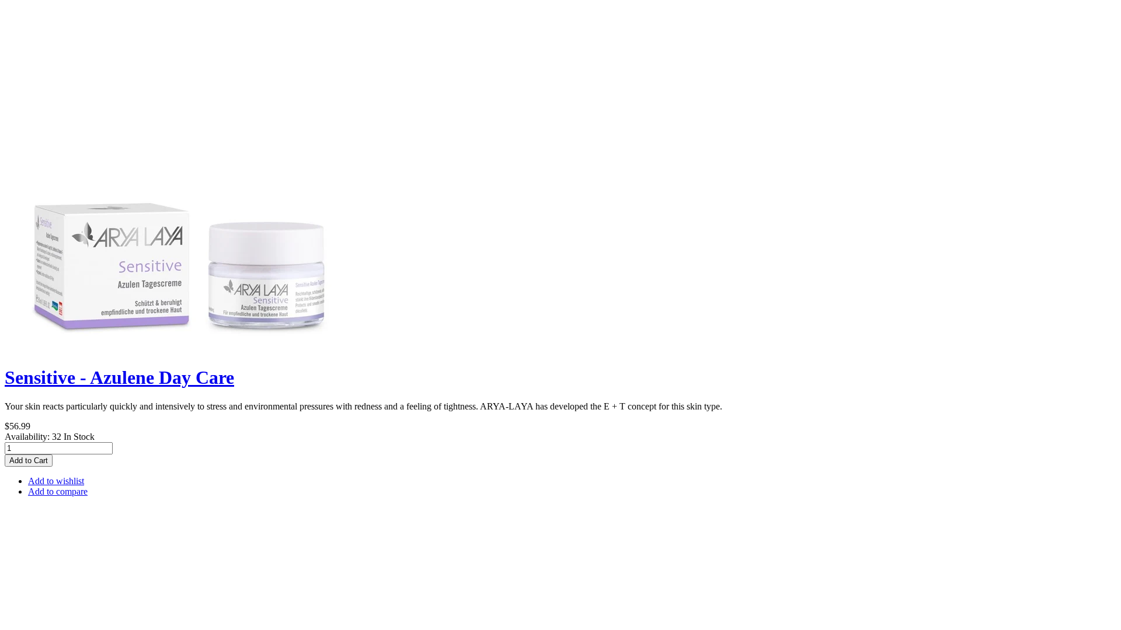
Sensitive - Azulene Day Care (119, 377)
